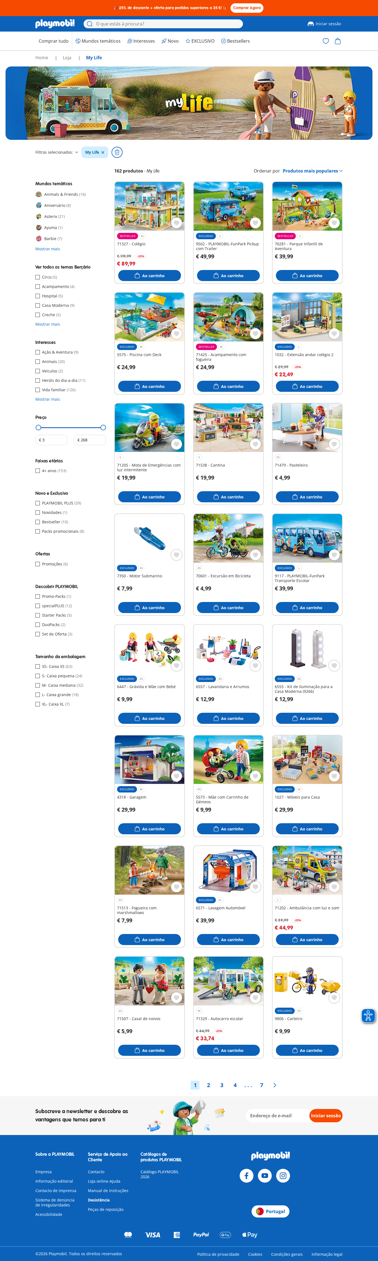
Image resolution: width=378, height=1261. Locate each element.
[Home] (55, 23)
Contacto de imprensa (55, 1190)
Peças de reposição (105, 1209)
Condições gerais (287, 1254)
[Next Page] (274, 1085)
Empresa (43, 1171)
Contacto (96, 1171)
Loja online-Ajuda (104, 1181)
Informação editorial (54, 1181)
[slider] (38, 427)
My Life (92, 152)
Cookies (255, 1254)
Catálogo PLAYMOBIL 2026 (160, 1174)
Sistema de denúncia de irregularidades (54, 1202)
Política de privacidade (218, 1254)
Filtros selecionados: (54, 152)
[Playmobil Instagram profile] (283, 1176)
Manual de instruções (108, 1190)
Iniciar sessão (328, 23)
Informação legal (327, 1254)
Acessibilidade (48, 1214)
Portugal (275, 1211)
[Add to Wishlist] (176, 222)
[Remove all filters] (117, 152)
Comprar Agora (247, 8)
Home (42, 58)
